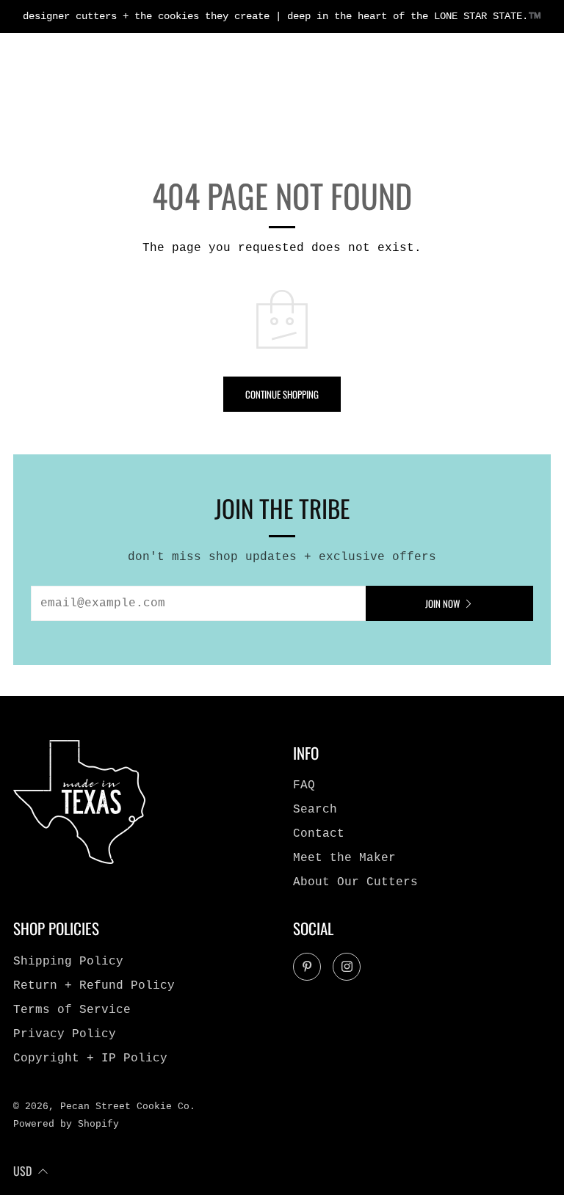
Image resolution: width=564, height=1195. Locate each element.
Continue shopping (282, 394)
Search (315, 809)
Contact (318, 833)
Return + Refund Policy (94, 985)
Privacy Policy (64, 1034)
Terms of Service (72, 1010)
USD (22, 1171)
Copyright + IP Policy (90, 1058)
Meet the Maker (344, 858)
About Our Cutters (355, 882)
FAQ (304, 785)
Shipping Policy (68, 961)
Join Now (442, 603)
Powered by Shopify (66, 1124)
